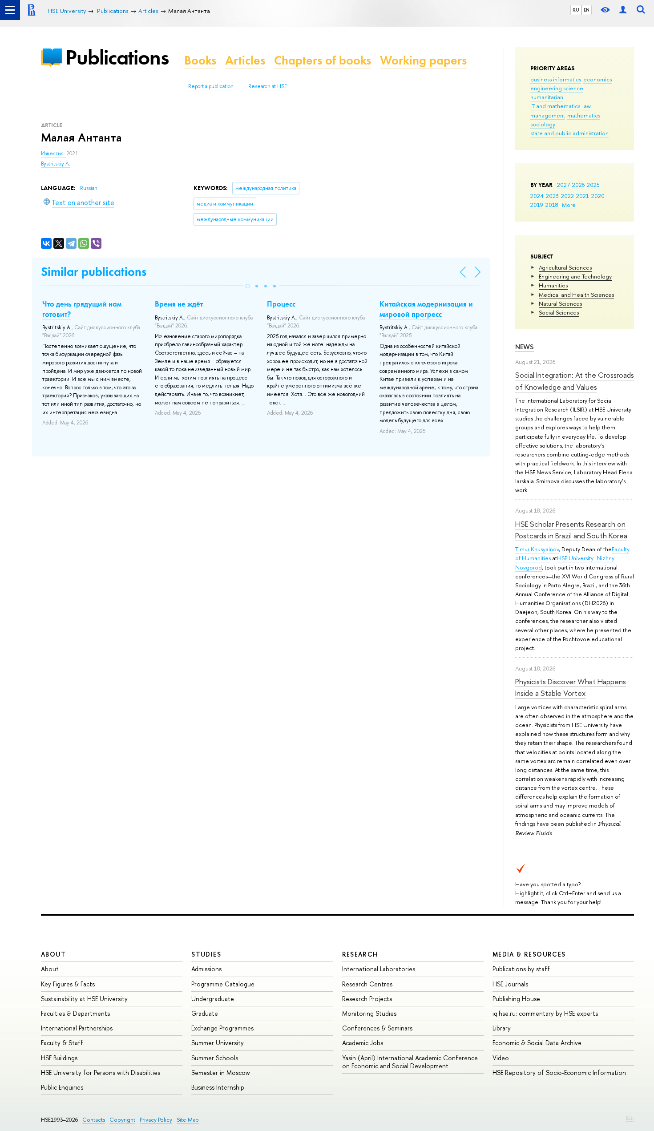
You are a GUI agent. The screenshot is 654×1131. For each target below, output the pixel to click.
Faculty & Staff (62, 1042)
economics (597, 79)
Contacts (93, 1119)
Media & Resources (529, 954)
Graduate (204, 1013)
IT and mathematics (555, 106)
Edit (630, 1118)
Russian (88, 188)
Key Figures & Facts (68, 984)
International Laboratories (378, 969)
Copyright (122, 1119)
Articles (245, 60)
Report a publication (211, 86)
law (586, 106)
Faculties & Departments (75, 1013)
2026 (578, 185)
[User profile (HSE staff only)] (623, 10)
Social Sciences (559, 312)
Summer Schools (214, 1058)
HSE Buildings (59, 1058)
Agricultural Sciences (565, 267)
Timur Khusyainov (537, 549)
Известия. (53, 153)
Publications (117, 57)
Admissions (206, 969)
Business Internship (217, 1087)
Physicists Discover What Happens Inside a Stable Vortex (570, 687)
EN (586, 10)
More (569, 205)
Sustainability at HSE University (84, 998)
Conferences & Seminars (377, 1028)
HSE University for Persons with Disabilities (100, 1072)
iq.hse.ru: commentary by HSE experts (545, 1013)
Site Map (188, 1119)
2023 (552, 196)
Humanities (553, 285)
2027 (563, 185)
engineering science (556, 88)
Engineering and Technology (575, 276)
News (524, 346)
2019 (536, 205)
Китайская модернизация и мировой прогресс (426, 309)
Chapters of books (322, 60)
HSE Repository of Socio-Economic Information (559, 1072)
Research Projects (367, 998)
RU (576, 10)
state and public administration (569, 133)
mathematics (583, 115)
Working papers (423, 60)
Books (200, 60)
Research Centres (367, 984)
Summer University (217, 1042)
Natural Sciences (560, 303)
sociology (542, 124)
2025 (593, 185)
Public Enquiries (62, 1087)
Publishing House (516, 998)
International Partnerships (77, 1028)
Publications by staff (521, 969)
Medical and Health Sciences (576, 295)
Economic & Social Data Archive (537, 1042)
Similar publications (93, 271)
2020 (598, 196)
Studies (206, 954)
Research (360, 954)
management (547, 115)
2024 (537, 196)
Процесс (281, 304)
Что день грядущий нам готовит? (81, 309)
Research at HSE (267, 86)
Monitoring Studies (369, 1013)
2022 (567, 196)
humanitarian (546, 97)
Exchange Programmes (222, 1028)
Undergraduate (212, 998)
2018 (551, 205)
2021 (582, 196)
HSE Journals (510, 984)
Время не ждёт (179, 304)
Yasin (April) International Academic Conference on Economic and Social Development (410, 1062)
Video (501, 1058)
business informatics (555, 79)
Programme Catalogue (222, 984)
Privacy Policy (156, 1119)
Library (502, 1028)
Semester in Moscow (220, 1072)
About (53, 954)
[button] (247, 286)
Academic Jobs (362, 1042)
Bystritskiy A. (55, 163)
